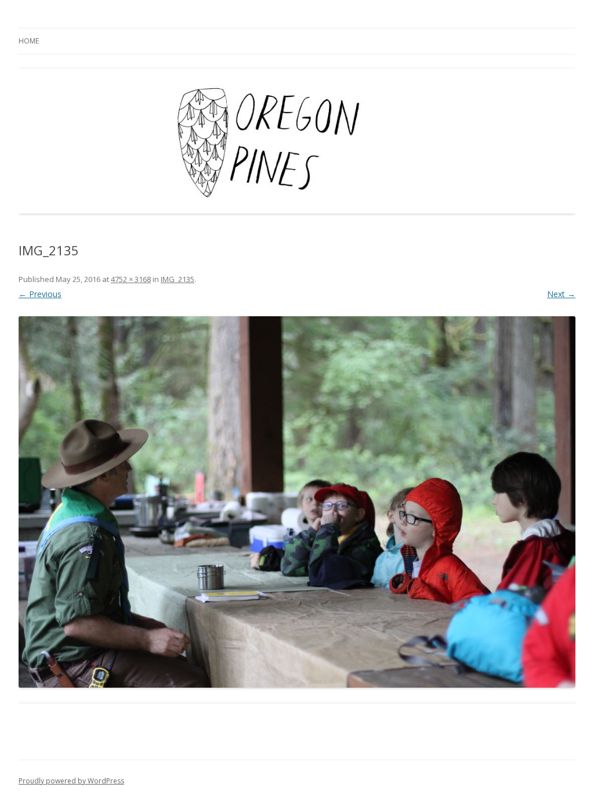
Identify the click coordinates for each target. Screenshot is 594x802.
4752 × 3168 (131, 279)
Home (29, 41)
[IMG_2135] (297, 502)
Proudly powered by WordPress (71, 781)
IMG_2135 (177, 279)
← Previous (40, 293)
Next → (561, 293)
